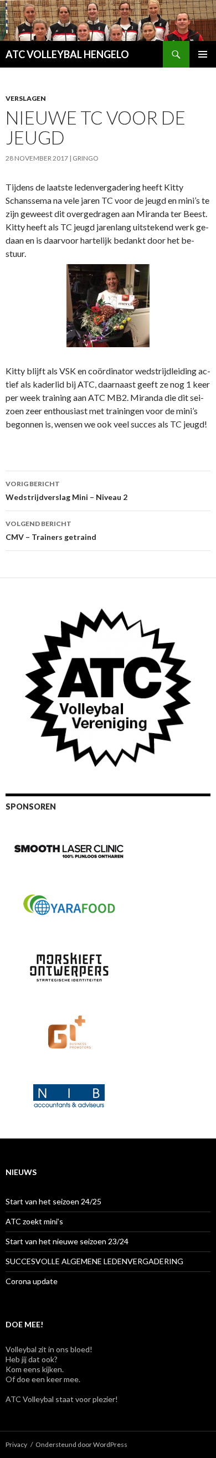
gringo (86, 158)
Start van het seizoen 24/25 (53, 1201)
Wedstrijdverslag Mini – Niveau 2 (66, 491)
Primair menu (202, 54)
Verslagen (26, 98)
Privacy (16, 1444)
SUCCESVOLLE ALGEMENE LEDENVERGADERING (94, 1261)
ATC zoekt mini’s (34, 1221)
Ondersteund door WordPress (81, 1444)
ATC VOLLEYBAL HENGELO (67, 54)
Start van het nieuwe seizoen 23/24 (67, 1241)
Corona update (32, 1281)
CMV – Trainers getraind (51, 530)
